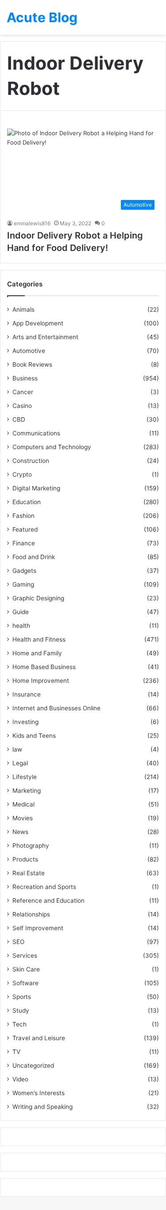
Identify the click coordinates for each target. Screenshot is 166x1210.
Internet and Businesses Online (56, 708)
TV (16, 1051)
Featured (25, 529)
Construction (30, 460)
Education (26, 501)
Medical (23, 804)
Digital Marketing (36, 488)
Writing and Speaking (42, 1106)
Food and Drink (33, 556)
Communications (36, 433)
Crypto (22, 474)
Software (25, 983)
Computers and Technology (51, 446)
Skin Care (26, 969)
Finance (23, 543)
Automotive (28, 350)
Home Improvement (40, 680)
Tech (19, 1024)
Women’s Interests (38, 1092)
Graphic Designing (38, 598)
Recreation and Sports (44, 886)
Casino (22, 405)
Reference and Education (48, 900)
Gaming (23, 584)
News (20, 831)
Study (20, 1010)
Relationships (31, 914)
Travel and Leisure (38, 1038)
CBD (18, 419)
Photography (30, 845)
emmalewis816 (32, 223)
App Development (37, 323)
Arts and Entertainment (45, 337)
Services (24, 955)
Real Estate (28, 873)
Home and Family (37, 653)
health (21, 625)
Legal (20, 763)
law (17, 749)
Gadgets (24, 570)
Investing (25, 721)
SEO (18, 941)
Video (20, 1079)
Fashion (23, 515)
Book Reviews (32, 364)
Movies (22, 818)
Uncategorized (33, 1065)
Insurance (26, 694)
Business (25, 378)
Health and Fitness (39, 639)
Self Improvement (37, 928)
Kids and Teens (34, 735)
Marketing (26, 790)
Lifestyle (24, 776)
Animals (23, 309)
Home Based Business (44, 666)
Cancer (22, 392)
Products (25, 859)
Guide (20, 611)
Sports (21, 996)
